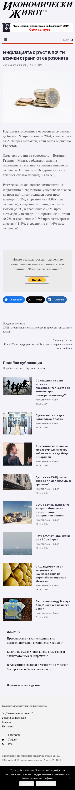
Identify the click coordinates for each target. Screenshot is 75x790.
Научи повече (45, 783)
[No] (70, 778)
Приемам (26, 783)
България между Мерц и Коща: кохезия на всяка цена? (53, 605)
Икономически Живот (14, 65)
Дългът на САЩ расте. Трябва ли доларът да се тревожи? (54, 481)
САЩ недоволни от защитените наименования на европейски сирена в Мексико (51, 574)
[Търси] (48, 40)
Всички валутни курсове (23, 685)
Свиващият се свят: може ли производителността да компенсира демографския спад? (53, 388)
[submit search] (72, 40)
